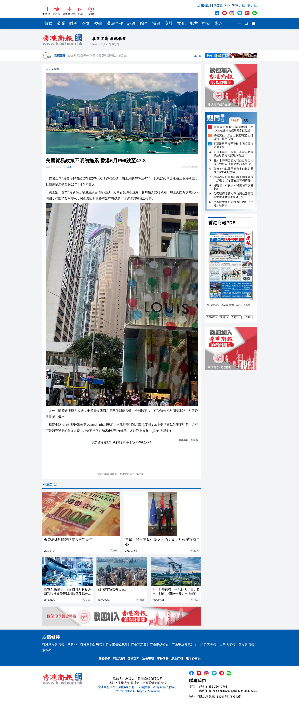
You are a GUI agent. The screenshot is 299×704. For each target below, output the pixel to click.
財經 (73, 23)
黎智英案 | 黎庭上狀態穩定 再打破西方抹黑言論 (233, 137)
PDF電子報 (237, 5)
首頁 (48, 23)
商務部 (72, 644)
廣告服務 (220, 5)
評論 (131, 23)
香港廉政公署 (159, 644)
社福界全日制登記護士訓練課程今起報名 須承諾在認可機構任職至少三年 (233, 179)
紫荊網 (47, 650)
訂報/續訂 (204, 5)
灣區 (156, 23)
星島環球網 (227, 644)
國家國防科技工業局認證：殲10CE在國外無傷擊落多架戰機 (233, 129)
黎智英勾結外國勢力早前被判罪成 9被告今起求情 (233, 170)
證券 (86, 23)
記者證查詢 (193, 658)
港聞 (61, 23)
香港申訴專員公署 (184, 644)
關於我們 (104, 658)
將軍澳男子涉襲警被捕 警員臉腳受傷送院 (233, 145)
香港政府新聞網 (53, 644)
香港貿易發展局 (91, 644)
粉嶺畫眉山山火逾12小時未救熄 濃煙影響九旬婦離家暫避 (233, 154)
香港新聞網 (246, 644)
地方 (194, 23)
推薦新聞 (49, 484)
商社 (169, 23)
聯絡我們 (119, 658)
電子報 (252, 5)
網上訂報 (177, 658)
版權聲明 (133, 658)
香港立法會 (138, 644)
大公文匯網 (208, 644)
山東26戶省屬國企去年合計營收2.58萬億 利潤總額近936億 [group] (134, 55)
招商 (206, 23)
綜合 (144, 23)
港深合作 (115, 23)
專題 (219, 23)
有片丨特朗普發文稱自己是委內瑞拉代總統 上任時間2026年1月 (233, 162)
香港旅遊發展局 (116, 644)
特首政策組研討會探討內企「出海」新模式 (233, 203)
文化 (181, 23)
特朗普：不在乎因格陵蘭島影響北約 (233, 187)
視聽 (98, 23)
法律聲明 (148, 658)
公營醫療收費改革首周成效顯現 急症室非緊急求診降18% (233, 195)
